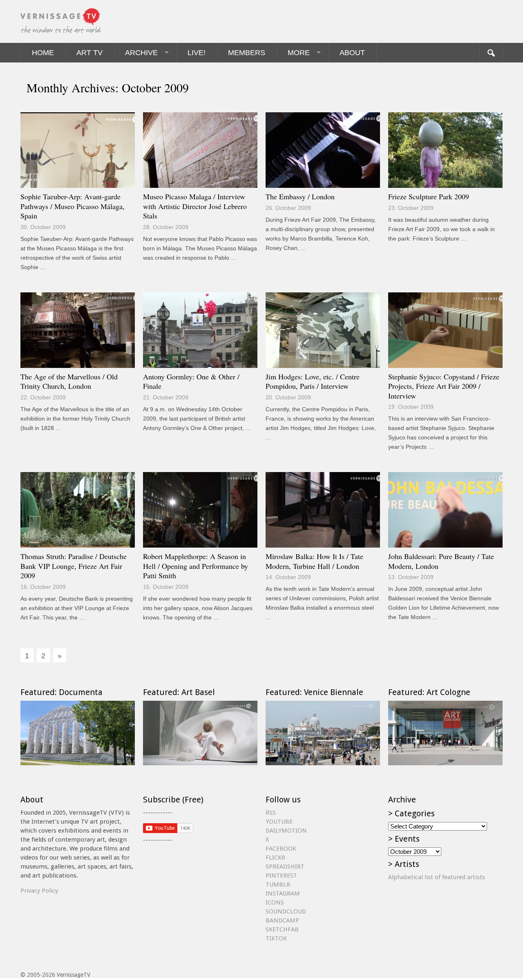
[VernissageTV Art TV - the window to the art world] (61, 21)
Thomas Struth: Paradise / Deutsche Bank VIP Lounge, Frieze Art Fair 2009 (73, 565)
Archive (141, 53)
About (352, 53)
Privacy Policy (39, 890)
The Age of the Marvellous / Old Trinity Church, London (69, 381)
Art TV (89, 53)
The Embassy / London (300, 196)
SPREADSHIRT (285, 866)
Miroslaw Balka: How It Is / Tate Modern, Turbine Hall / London (314, 561)
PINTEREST (281, 875)
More (299, 53)
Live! (197, 53)
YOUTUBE (279, 821)
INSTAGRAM (283, 893)
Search (491, 52)
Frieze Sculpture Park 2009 (428, 196)
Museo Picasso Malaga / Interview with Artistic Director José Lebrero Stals (195, 206)
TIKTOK (276, 938)
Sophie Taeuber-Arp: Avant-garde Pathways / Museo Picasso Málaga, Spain (72, 206)
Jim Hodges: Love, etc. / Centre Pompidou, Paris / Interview (313, 381)
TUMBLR (278, 884)
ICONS (275, 902)
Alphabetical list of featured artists (436, 877)
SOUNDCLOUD (286, 911)
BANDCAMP (282, 920)
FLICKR (275, 857)
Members (246, 53)
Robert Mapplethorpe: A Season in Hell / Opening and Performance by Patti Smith (195, 565)
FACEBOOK (281, 848)
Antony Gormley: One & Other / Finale (191, 381)
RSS (271, 812)
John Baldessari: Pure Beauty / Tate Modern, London (441, 561)
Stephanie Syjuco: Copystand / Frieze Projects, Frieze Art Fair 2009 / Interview (443, 386)
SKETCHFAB (282, 929)
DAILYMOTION (286, 830)
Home (43, 53)
